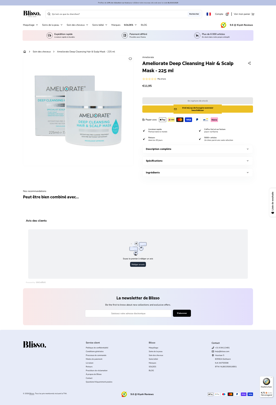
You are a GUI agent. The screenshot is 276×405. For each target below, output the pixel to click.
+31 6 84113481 (222, 347)
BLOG (144, 25)
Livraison (89, 363)
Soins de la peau (50, 25)
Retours (89, 366)
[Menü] (271, 378)
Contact (89, 378)
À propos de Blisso (93, 374)
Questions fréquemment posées (99, 382)
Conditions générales (94, 351)
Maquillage (28, 25)
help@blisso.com (222, 351)
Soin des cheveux (76, 25)
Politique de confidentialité (97, 347)
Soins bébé (98, 25)
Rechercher (194, 14)
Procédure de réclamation (96, 370)
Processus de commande (96, 355)
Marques (115, 25)
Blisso (31, 393)
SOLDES (128, 25)
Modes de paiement (94, 359)
